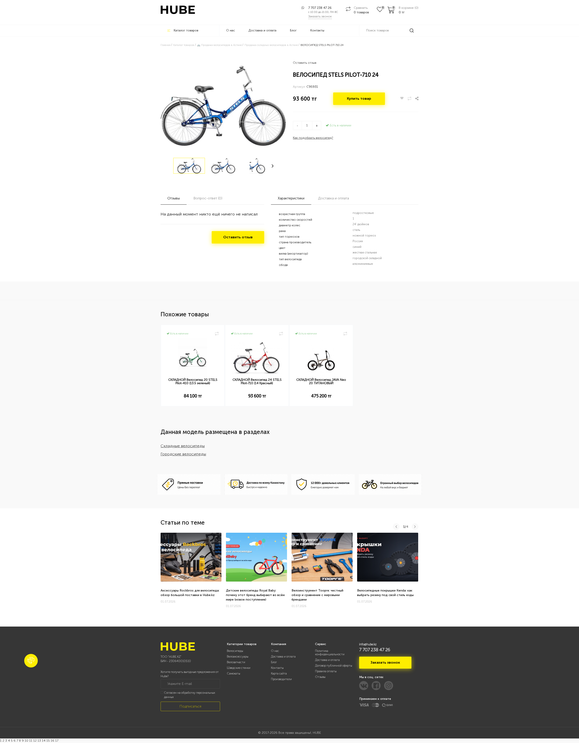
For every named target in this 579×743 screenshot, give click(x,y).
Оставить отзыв (304, 63)
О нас (230, 30)
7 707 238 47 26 (320, 8)
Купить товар (359, 98)
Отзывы (320, 677)
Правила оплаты (326, 671)
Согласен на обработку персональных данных (189, 695)
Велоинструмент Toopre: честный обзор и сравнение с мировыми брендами (317, 595)
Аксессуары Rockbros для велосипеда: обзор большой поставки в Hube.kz (190, 593)
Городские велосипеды (183, 454)
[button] (31, 660)
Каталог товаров (186, 30)
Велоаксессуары (237, 656)
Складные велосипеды (183, 445)
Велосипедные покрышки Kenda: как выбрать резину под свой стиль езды (385, 593)
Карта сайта (279, 673)
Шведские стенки (238, 668)
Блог (293, 30)
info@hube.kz (368, 644)
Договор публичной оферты (333, 665)
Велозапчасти (236, 662)
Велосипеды (235, 651)
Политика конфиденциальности (329, 652)
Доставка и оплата (262, 30)
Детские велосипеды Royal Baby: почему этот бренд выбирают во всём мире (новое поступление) (255, 595)
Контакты (317, 30)
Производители (281, 679)
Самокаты (233, 673)
